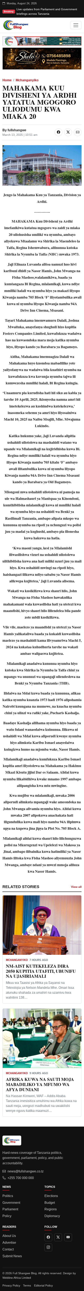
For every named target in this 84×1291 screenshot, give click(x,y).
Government (11, 1202)
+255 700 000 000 (21, 1178)
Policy (6, 1216)
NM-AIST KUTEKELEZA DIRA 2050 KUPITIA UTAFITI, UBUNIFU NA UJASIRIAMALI (41, 971)
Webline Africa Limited (16, 1277)
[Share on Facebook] (58, 132)
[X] (58, 1237)
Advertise (9, 1242)
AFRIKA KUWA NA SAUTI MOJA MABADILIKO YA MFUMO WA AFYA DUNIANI (40, 1084)
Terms (27, 1285)
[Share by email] (78, 132)
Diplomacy (52, 1216)
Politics (7, 1196)
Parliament (10, 1209)
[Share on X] (68, 132)
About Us (9, 1236)
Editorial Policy (43, 1285)
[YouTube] (68, 1237)
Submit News (12, 1256)
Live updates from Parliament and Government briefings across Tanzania (47, 11)
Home (7, 80)
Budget (49, 1202)
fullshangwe (17, 130)
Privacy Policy (11, 1285)
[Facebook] (48, 1237)
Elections (51, 1196)
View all (76, 886)
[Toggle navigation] (76, 25)
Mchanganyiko (27, 80)
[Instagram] (48, 1247)
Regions (50, 1209)
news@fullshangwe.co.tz (26, 1171)
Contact (8, 1249)
